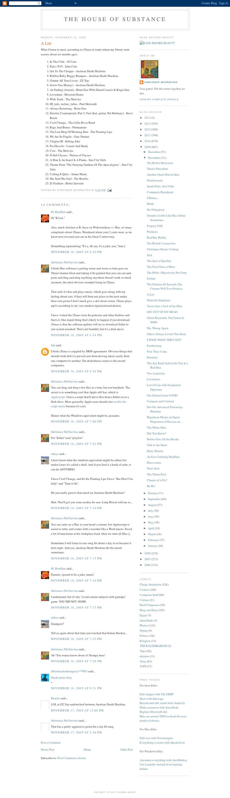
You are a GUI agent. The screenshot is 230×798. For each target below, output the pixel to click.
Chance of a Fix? (157, 480)
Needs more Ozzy (61, 677)
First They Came (157, 351)
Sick (149, 255)
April (151, 528)
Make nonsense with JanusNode (159, 707)
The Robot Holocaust (160, 163)
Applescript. (58, 397)
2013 (147, 123)
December (154, 152)
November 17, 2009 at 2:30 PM (76, 732)
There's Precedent (157, 169)
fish (53, 345)
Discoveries (154, 462)
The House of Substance (115, 19)
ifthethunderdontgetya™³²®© (69, 671)
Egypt (143, 615)
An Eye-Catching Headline (163, 457)
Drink (150, 204)
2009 (147, 147)
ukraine (144, 656)
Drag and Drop (148, 610)
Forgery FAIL (155, 226)
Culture (144, 600)
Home (87, 749)
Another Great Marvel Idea (163, 174)
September (154, 499)
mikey (55, 454)
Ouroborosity (155, 180)
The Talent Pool (156, 474)
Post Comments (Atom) (72, 758)
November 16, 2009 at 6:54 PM (76, 371)
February (153, 540)
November (154, 158)
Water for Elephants (158, 300)
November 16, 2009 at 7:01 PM (76, 444)
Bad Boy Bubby (156, 237)
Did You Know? (156, 433)
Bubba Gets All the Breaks (163, 439)
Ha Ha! (151, 486)
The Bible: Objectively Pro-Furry (167, 272)
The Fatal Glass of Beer (161, 267)
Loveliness (153, 379)
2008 (147, 553)
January (153, 546)
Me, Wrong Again (157, 328)
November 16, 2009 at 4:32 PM (76, 252)
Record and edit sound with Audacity (162, 703)
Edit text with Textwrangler (156, 738)
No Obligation (155, 210)
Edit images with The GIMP (156, 694)
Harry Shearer (155, 451)
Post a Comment (51, 742)
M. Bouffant (58, 212)
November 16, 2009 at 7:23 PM (76, 639)
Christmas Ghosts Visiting (163, 249)
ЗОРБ (143, 666)
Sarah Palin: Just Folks (160, 186)
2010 (147, 141)
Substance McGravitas (64, 262)
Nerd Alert (153, 468)
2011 (147, 135)
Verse (143, 661)
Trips (143, 651)
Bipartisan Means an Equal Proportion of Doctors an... (164, 419)
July (151, 511)
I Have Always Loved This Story (166, 334)
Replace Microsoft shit (153, 712)
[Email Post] (109, 190)
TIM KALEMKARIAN (153, 646)
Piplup (144, 630)
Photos (144, 625)
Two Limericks (156, 373)
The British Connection (161, 243)
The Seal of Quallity (159, 261)
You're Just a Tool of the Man (164, 306)
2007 (147, 559)
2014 (147, 118)
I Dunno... (153, 198)
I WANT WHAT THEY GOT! (164, 340)
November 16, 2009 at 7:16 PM (76, 580)
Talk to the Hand (157, 445)
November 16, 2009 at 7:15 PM (76, 558)
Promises (152, 232)
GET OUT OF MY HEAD (162, 312)
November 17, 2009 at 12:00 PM (77, 710)
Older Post (126, 749)
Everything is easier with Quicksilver (162, 742)
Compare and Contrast (160, 401)
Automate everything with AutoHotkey (163, 760)
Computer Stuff (149, 595)
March (152, 534)
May (151, 522)
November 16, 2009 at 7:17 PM (76, 607)
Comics (144, 590)
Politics (144, 636)
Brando (55, 698)
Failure (151, 278)
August (152, 505)
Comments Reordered (160, 192)
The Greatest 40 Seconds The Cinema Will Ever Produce (165, 286)
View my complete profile (159, 99)
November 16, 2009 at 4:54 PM (76, 335)
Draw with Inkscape (152, 699)
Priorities (152, 357)
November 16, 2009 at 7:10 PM (76, 508)
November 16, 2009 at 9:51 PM (76, 688)
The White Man (156, 427)
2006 (147, 565)
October (153, 493)
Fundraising (154, 346)
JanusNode (146, 620)
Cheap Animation (150, 584)
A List (150, 294)
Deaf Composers (149, 605)
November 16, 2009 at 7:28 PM (76, 661)
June (151, 516)
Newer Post (47, 749)
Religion (145, 641)
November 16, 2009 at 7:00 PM (76, 421)
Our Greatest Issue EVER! (162, 395)
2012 (147, 129)
